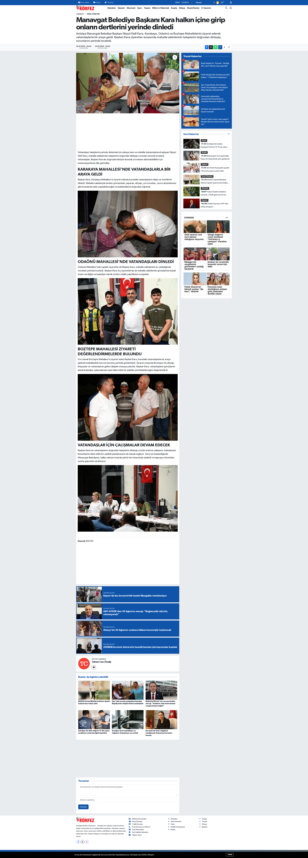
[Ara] (226, 8)
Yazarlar (110, 2)
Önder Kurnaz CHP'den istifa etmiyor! (214, 205)
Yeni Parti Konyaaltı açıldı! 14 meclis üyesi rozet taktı (215, 169)
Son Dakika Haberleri (140, 832)
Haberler (80, 14)
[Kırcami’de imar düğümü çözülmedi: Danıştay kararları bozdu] (161, 720)
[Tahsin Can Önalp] (84, 664)
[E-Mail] (94, 667)
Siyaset (121, 8)
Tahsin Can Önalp (101, 662)
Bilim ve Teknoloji (160, 8)
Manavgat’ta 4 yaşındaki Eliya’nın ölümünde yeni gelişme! (215, 157)
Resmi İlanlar (193, 8)
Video (98, 2)
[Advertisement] (128, 131)
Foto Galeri (84, 2)
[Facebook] (78, 842)
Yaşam (147, 8)
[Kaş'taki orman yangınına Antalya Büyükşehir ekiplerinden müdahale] (128, 690)
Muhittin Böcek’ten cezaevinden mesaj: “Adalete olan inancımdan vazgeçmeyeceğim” (160, 703)
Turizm (204, 821)
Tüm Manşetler (138, 829)
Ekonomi (131, 8)
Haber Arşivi (137, 835)
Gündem (111, 8)
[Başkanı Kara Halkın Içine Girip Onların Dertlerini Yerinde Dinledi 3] (128, 311)
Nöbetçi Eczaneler (139, 819)
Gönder (83, 807)
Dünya (182, 8)
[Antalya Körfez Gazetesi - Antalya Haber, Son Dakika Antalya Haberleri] (85, 8)
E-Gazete (206, 8)
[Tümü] (229, 134)
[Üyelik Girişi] (230, 2)
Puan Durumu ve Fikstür (141, 827)
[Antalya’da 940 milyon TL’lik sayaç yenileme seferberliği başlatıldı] (94, 720)
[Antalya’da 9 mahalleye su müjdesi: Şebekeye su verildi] (128, 720)
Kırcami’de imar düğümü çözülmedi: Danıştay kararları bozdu (159, 733)
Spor (139, 8)
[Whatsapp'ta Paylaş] (215, 47)
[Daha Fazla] (220, 47)
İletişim (204, 827)
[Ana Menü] (231, 8)
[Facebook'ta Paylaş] (206, 47)
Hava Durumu (137, 821)
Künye (173, 829)
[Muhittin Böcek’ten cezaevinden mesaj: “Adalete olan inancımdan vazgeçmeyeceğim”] (161, 690)
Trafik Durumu (137, 824)
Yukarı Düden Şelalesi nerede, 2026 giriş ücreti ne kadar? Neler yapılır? (213, 193)
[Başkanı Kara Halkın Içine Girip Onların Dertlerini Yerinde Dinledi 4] (128, 407)
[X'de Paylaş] (211, 47)
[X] (82, 842)
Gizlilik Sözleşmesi (178, 827)
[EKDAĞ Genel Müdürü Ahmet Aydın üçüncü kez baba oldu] (94, 690)
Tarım (204, 140)
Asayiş (174, 8)
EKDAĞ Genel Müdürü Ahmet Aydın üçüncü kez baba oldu (214, 181)
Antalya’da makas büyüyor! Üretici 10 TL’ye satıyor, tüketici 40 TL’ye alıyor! (215, 146)
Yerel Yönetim (93, 14)
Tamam (229, 854)
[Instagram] (87, 842)
